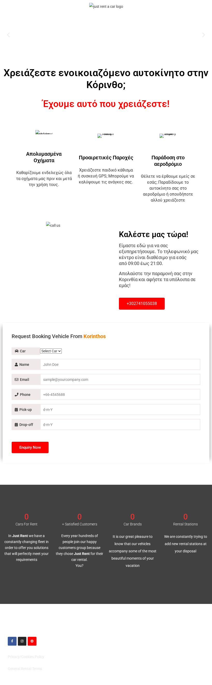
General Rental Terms (25, 669)
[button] (8, 35)
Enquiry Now (30, 447)
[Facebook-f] (12, 641)
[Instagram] (22, 641)
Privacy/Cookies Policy (26, 657)
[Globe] (32, 641)
